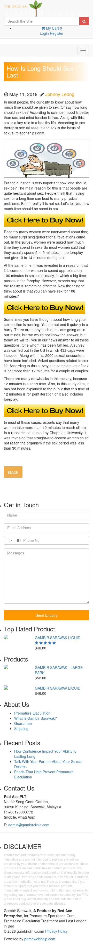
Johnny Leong (59, 94)
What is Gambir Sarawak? (35, 718)
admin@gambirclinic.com (28, 824)
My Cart (53, 28)
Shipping (21, 728)
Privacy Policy (56, 931)
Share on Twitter (22, 460)
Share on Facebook (10, 460)
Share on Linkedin (35, 460)
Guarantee (23, 723)
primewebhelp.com (39, 938)
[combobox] (12, 540)
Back (13, 472)
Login (44, 33)
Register (57, 33)
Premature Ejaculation (32, 713)
